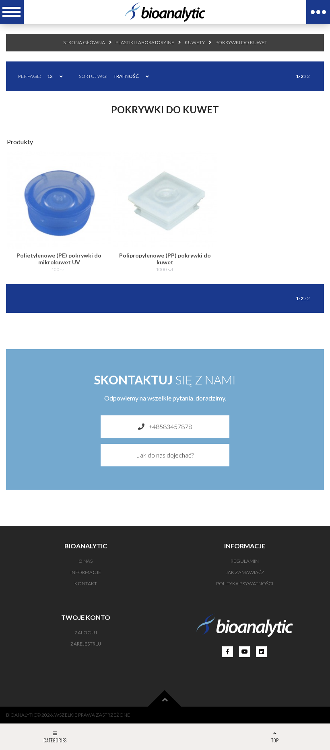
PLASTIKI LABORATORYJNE (145, 42)
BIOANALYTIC (21, 715)
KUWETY (195, 42)
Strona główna (84, 42)
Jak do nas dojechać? (165, 455)
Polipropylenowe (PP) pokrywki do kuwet (165, 259)
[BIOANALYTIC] (165, 12)
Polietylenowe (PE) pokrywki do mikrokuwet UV (58, 259)
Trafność (126, 76)
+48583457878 (170, 426)
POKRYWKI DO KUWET (241, 42)
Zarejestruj (85, 644)
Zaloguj (85, 632)
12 (50, 76)
